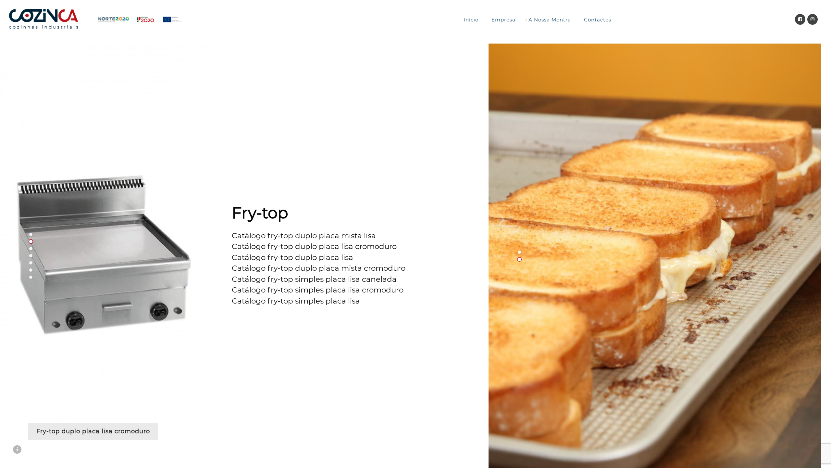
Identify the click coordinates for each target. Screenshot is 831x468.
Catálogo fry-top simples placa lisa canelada (314, 279)
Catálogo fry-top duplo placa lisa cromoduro (314, 246)
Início (471, 20)
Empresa (503, 20)
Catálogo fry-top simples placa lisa (296, 301)
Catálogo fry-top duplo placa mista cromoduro (318, 268)
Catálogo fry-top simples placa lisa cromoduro (317, 289)
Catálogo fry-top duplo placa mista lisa (304, 235)
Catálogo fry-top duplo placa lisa (292, 257)
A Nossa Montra (549, 20)
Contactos (597, 20)
